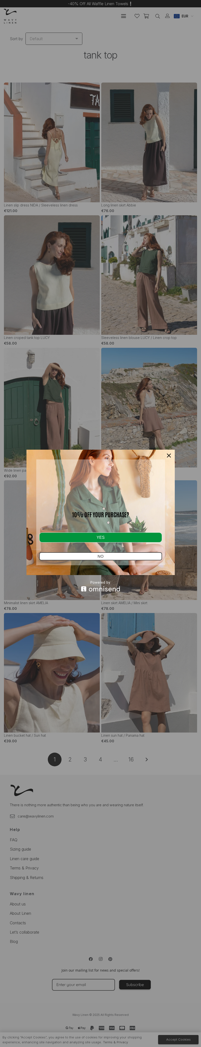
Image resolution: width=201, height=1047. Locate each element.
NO (100, 556)
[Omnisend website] (100, 586)
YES (101, 537)
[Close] (169, 455)
